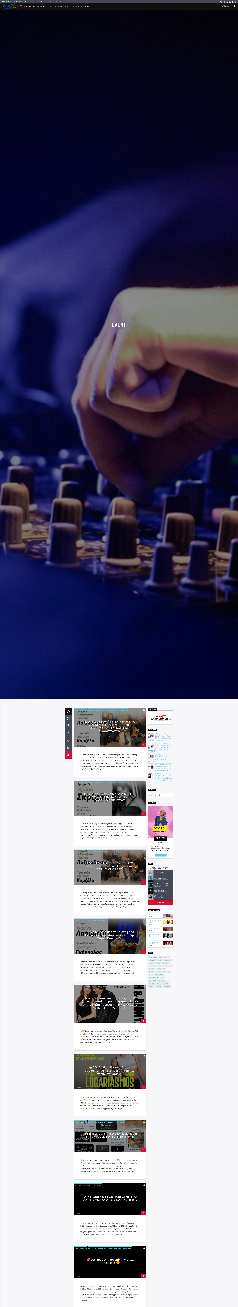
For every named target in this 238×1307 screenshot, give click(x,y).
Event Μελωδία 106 (81, 710)
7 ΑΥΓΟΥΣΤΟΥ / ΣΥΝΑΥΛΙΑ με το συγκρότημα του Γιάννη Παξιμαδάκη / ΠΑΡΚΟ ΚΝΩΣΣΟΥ (110, 866)
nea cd (151, 975)
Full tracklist (160, 902)
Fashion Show (100, 1122)
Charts (28, 2)
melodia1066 (160, 969)
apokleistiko (164, 957)
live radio (168, 966)
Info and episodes (160, 855)
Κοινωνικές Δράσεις (114, 1248)
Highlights (110, 1122)
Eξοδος (91, 710)
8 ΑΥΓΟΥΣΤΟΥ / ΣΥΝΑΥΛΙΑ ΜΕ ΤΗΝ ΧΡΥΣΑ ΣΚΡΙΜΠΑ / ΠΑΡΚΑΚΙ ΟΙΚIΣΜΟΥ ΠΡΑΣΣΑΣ (110, 797)
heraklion (166, 963)
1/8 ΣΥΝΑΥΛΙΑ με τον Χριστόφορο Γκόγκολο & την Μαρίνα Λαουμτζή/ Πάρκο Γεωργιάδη (109, 935)
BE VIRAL (151, 914)
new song (162, 980)
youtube (158, 986)
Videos (42, 2)
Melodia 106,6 (102, 1248)
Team (35, 2)
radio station (162, 983)
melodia (152, 969)
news (162, 978)
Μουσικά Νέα (96, 986)
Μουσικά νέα (7, 2)
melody (151, 972)
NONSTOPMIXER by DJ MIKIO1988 (155, 943)
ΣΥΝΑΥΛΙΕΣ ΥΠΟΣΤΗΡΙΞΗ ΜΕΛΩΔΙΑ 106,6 (116, 710)
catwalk (152, 960)
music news (166, 972)
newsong (152, 983)
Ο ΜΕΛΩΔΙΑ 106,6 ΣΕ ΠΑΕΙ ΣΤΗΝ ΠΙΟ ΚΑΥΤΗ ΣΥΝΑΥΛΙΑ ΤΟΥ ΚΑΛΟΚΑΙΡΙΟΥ (110, 1198)
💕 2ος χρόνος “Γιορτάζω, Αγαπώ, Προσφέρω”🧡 (110, 1261)
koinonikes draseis (156, 966)
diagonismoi (167, 960)
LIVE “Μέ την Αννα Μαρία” (155, 922)
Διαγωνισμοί (86, 986)
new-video (159, 975)
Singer (151, 986)
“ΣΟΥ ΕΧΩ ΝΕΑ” (155, 928)
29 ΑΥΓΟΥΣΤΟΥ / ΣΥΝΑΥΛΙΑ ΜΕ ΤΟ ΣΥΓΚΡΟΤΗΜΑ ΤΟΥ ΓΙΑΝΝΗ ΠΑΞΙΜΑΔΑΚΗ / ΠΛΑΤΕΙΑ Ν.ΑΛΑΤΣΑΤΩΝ (110, 727)
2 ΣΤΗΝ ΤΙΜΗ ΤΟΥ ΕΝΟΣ (155, 935)
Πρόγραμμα (18, 2)
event (151, 963)
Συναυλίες (98, 710)
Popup (227, 6)
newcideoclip (154, 978)
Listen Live (58, 2)
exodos (157, 963)
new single (153, 980)
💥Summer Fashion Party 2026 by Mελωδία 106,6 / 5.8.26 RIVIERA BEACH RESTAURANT (110, 1135)
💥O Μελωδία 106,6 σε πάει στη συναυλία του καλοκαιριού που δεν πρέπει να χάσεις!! (110, 1070)
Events (50, 2)
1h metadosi (153, 957)
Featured (85, 1056)
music (158, 972)
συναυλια (166, 986)
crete (159, 960)
